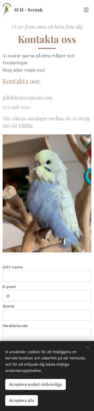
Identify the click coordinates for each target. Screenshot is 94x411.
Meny (86, 9)
